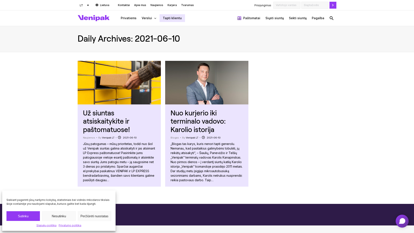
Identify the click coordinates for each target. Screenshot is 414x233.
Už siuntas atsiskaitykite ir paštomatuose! (106, 121)
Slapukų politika (46, 225)
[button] (332, 18)
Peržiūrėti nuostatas (94, 216)
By (106, 137)
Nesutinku (59, 216)
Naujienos (89, 137)
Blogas (175, 137)
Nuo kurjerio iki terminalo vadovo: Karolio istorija (198, 121)
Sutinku (23, 216)
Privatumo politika (70, 225)
